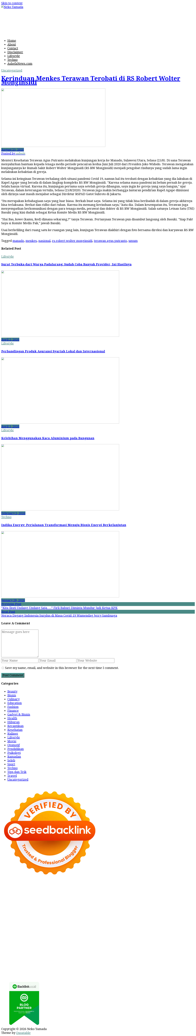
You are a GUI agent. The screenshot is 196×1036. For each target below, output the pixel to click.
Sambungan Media (30, 971)
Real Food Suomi (93, 925)
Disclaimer (15, 52)
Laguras (113, 914)
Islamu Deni (123, 898)
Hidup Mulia (45, 914)
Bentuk (6, 964)
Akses (106, 964)
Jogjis (90, 902)
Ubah (176, 964)
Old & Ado (152, 929)
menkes (31, 241)
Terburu (18, 964)
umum (133, 241)
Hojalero (89, 910)
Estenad (92, 906)
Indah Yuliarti (102, 956)
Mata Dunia (90, 941)
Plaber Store (100, 891)
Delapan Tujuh (58, 887)
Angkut (71, 960)
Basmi (106, 960)
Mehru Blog (141, 898)
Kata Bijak (46, 902)
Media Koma (78, 952)
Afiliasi (161, 956)
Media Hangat (43, 975)
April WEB (127, 902)
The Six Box (47, 929)
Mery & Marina (108, 910)
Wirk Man (173, 941)
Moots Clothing (146, 906)
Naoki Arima (61, 937)
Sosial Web (115, 952)
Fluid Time (87, 921)
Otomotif (13, 745)
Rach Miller (98, 914)
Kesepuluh (9, 971)
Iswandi (144, 944)
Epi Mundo (19, 898)
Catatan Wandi (11, 948)
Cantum (39, 964)
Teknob (104, 941)
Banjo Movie (163, 933)
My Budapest (124, 933)
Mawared (112, 925)
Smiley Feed (181, 914)
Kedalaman (106, 967)
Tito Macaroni (168, 937)
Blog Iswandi (75, 948)
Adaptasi (182, 956)
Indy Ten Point (27, 929)
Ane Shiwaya (17, 921)
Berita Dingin (95, 971)
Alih (26, 960)
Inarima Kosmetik (166, 925)
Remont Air (43, 937)
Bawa (142, 960)
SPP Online (164, 914)
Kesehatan (15, 730)
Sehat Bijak (133, 956)
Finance (13, 710)
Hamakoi (105, 906)
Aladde (158, 902)
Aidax (64, 906)
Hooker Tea (130, 918)
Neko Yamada (57, 891)
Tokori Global (81, 933)
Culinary (13, 699)
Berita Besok (97, 952)
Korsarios (127, 925)
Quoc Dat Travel (79, 895)
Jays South (101, 902)
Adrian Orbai (10, 918)
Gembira (135, 967)
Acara (171, 956)
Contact (12, 48)
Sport (11, 764)
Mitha (59, 902)
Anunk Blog (20, 887)
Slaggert (170, 902)
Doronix (125, 887)
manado (18, 241)
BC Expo (14, 925)
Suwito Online (28, 944)
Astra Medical (67, 929)
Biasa (190, 960)
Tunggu (186, 964)
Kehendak (184, 967)
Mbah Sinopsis (74, 902)
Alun (19, 960)
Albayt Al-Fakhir (103, 895)
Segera (161, 967)
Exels (124, 914)
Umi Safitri (84, 956)
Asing (82, 960)
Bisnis (11, 695)
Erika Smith (29, 918)
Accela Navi (151, 891)
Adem (81, 964)
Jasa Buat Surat (124, 906)
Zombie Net (48, 910)
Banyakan (78, 967)
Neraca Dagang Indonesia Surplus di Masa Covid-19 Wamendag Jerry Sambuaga (59, 615)
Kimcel (93, 887)
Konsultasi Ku (55, 971)
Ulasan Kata (17, 967)
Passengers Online (53, 895)
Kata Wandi (184, 944)
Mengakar (93, 964)
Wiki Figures (37, 891)
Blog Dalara (179, 895)
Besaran (92, 967)
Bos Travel (73, 941)
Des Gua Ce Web (121, 937)
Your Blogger (132, 952)
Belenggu (178, 960)
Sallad (138, 910)
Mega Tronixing (74, 918)
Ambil (34, 960)
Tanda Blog (154, 971)
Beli (134, 960)
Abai (12, 960)
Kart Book (136, 914)
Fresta (114, 902)
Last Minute (143, 925)
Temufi (145, 918)
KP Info (54, 906)
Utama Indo (39, 906)
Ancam (61, 960)
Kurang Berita (18, 952)
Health (12, 718)
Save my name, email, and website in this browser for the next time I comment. (62, 668)
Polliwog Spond (179, 887)
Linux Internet (98, 937)
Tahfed (161, 941)
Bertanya (148, 956)
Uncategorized (11, 70)
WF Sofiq (150, 910)
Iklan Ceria (69, 898)
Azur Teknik (38, 887)
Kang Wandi (32, 948)
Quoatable (23, 1033)
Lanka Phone (108, 887)
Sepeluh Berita (173, 971)
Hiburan (13, 722)
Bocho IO (179, 933)
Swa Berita (158, 898)
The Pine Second (50, 918)
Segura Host (96, 918)
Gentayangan (36, 967)
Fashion (13, 707)
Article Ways (29, 925)
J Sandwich (79, 937)
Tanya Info (24, 975)
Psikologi (14, 753)
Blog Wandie (141, 948)
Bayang (125, 960)
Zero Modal (118, 891)
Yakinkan (149, 967)
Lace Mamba (158, 887)
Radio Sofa (65, 944)
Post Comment (12, 675)
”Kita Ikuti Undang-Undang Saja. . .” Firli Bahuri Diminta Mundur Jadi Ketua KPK (59, 608)
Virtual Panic (167, 906)
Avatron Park (141, 895)
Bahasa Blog (136, 971)
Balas (115, 960)
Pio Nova (115, 921)
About (11, 44)
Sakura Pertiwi (44, 956)
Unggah (166, 964)
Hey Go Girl (139, 887)
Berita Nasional (40, 952)
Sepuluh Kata (75, 971)
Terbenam (154, 960)
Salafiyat (54, 898)
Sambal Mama (20, 906)
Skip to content (12, 3)
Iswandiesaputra (98, 944)
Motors (6, 887)
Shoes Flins (130, 921)
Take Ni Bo (135, 891)
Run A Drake (144, 933)
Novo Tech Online (70, 910)
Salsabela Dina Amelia (167, 948)
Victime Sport (87, 929)
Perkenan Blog (116, 971)
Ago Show (28, 914)
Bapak (51, 967)
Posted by (13, 153)
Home (11, 40)
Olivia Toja (174, 898)
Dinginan (63, 967)
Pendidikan (15, 749)
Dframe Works (172, 891)
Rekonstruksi (11, 914)
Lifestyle (13, 56)
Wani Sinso (144, 902)
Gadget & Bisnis (18, 714)
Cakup (50, 964)
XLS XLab (25, 933)
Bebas (166, 960)
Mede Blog (51, 921)
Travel (12, 775)
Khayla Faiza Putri (124, 944)
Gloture (149, 914)
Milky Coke (136, 929)
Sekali (171, 967)
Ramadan (14, 756)
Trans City (118, 941)
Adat (4, 960)
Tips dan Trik (16, 772)
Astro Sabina (161, 895)
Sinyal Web (60, 952)
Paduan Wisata (21, 956)
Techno (12, 60)
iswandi (79, 944)
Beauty (12, 691)
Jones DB (33, 941)
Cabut (29, 964)
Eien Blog (126, 910)
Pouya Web (35, 921)
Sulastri (18, 910)
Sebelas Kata (167, 952)
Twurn (6, 898)
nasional (44, 241)
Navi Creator (47, 944)
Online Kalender (68, 925)
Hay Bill (28, 937)
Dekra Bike (48, 925)
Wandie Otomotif (53, 948)
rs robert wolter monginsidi (72, 241)
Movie (11, 741)
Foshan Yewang (79, 891)
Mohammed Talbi (151, 921)
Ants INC (32, 895)
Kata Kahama (37, 898)
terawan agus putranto (110, 241)
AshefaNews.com (19, 63)
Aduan (60, 964)
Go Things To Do (145, 937)
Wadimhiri (17, 895)
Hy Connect (78, 906)
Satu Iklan (150, 952)
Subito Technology (14, 891)
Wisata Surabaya (52, 941)
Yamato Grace (104, 898)
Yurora (15, 902)
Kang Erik (133, 941)
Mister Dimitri (167, 910)
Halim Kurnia (65, 956)
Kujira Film (159, 918)
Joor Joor (171, 921)
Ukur (5, 967)
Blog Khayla (94, 948)
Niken (12, 944)
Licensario (9, 929)
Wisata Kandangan (117, 948)
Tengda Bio (113, 918)
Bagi (98, 960)
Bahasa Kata (63, 975)
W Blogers (85, 898)
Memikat (121, 967)
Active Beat (63, 933)
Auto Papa (123, 895)
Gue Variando (170, 929)
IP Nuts (103, 929)
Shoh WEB (31, 910)
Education (14, 703)
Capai (156, 964)
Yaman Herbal (43, 933)
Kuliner (12, 733)
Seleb (11, 760)
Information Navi (13, 941)
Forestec (15, 937)
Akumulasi (47, 960)
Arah (90, 960)
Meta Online (29, 902)
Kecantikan (15, 726)
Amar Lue (175, 918)
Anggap (116, 964)
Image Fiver (79, 887)
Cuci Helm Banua (163, 944)
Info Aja (118, 956)
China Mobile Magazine (72, 914)
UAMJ (13, 933)
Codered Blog (69, 921)
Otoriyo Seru (118, 929)
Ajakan (71, 964)
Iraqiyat (102, 921)
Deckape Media (103, 933)
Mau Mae (148, 941)
